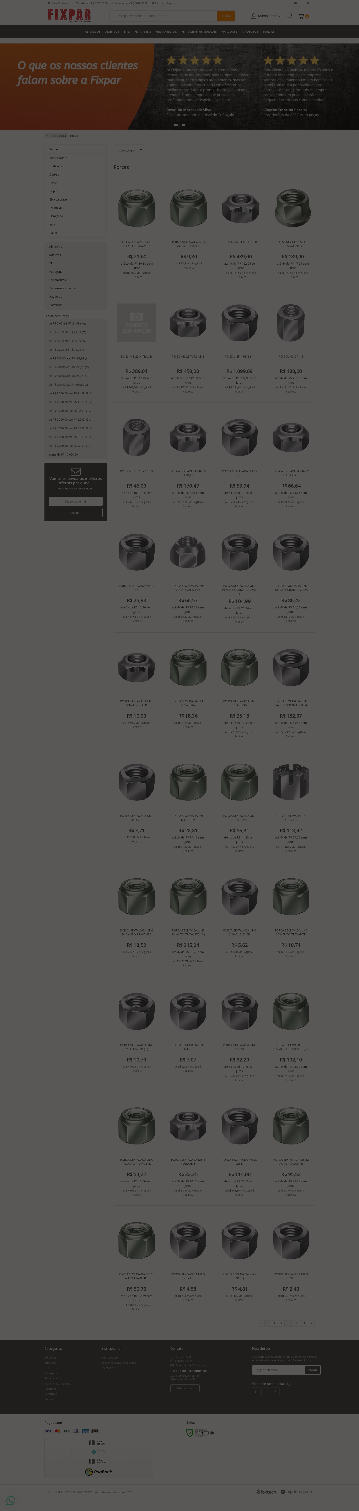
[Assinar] (187, 785)
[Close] (250, 718)
